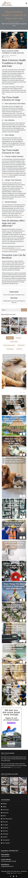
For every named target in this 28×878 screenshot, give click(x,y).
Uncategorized (6, 840)
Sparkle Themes (17, 873)
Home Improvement (7, 818)
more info (6, 175)
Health (4, 815)
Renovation (5, 831)
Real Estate (5, 828)
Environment (5, 812)
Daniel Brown (13, 55)
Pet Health (5, 824)
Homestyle (5, 821)
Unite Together (6, 843)
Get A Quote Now (16, 767)
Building (4, 806)
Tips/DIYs (5, 837)
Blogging (5, 803)
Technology (5, 834)
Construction (6, 809)
